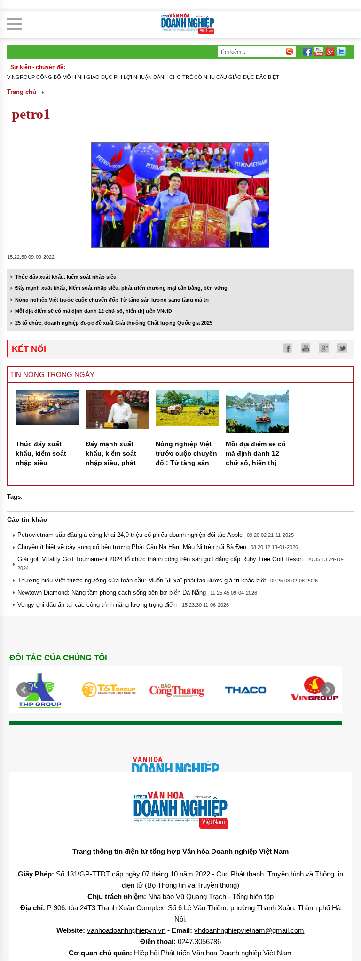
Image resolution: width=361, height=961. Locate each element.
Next (327, 690)
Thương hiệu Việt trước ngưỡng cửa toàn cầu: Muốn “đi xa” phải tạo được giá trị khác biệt (141, 580)
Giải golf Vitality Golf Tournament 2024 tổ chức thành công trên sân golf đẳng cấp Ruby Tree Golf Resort (160, 559)
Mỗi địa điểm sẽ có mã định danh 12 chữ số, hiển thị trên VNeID (93, 311)
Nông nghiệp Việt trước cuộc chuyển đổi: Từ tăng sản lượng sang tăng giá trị (112, 299)
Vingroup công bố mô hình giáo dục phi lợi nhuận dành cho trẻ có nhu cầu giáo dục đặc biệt (143, 77)
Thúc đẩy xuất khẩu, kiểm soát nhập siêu (66, 276)
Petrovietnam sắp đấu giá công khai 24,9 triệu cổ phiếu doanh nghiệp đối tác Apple (130, 534)
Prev (23, 690)
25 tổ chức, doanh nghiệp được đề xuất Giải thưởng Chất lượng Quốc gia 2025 (113, 323)
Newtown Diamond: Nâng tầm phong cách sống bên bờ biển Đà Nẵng (111, 592)
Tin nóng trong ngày (52, 375)
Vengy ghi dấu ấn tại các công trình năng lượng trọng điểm (97, 604)
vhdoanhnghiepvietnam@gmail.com (249, 930)
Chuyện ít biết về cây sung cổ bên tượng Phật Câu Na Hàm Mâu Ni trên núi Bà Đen (131, 546)
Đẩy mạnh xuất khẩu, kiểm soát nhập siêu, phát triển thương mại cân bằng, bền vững (121, 288)
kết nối (29, 349)
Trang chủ (21, 91)
